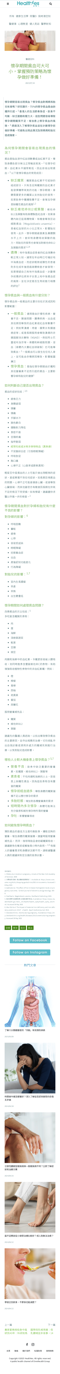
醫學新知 (46, 24)
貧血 (30, 927)
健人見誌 (35, 24)
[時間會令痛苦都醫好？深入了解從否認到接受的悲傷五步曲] (30, 1045)
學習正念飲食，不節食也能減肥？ (21, 1302)
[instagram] (33, 1344)
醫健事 (12, 24)
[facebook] (27, 1344)
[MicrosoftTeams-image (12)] (30, 938)
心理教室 (23, 24)
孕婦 (8, 927)
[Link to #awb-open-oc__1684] (8, 4)
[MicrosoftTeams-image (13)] (30, 951)
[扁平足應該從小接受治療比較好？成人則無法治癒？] (30, 1184)
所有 (11, 16)
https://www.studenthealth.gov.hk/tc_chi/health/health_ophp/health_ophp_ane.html (30, 902)
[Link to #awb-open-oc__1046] (50, 4)
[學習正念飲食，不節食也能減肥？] (30, 1250)
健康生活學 (22, 16)
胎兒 (23, 927)
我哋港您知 (44, 16)
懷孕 (15, 927)
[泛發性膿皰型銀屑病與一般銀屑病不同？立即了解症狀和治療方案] (30, 1114)
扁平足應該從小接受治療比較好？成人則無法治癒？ (29, 1235)
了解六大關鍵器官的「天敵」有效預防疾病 (25, 1030)
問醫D (33, 16)
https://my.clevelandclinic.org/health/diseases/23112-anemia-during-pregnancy (30, 915)
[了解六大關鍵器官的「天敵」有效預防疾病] (30, 978)
